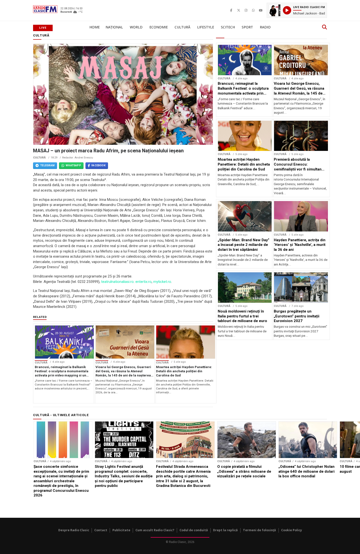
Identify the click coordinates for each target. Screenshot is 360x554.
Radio (265, 27)
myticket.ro (162, 281)
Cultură (182, 27)
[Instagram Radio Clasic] (246, 10)
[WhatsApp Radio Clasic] (253, 10)
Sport (247, 27)
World (136, 27)
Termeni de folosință (259, 530)
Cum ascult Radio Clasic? (154, 530)
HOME (94, 27)
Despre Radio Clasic (73, 530)
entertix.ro (143, 281)
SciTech (228, 27)
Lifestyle (205, 27)
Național (114, 27)
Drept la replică (225, 530)
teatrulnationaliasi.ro (117, 281)
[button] (297, 10)
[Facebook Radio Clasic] (231, 10)
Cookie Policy (291, 530)
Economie (158, 27)
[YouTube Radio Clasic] (260, 10)
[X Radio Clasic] (238, 10)
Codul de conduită (194, 530)
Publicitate (121, 530)
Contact (100, 530)
